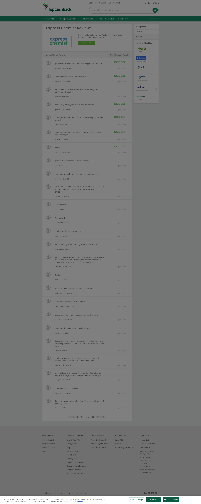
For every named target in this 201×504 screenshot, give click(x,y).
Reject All (153, 500)
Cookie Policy (78, 502)
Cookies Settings (136, 500)
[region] (100, 500)
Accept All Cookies (171, 500)
